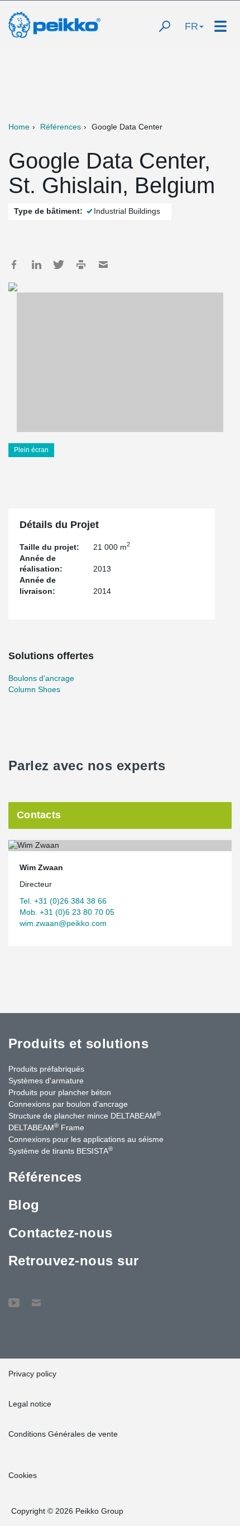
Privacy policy (32, 1373)
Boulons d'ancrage (41, 678)
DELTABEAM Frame (46, 1127)
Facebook (14, 264)
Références (60, 126)
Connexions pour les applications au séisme (86, 1139)
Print (81, 264)
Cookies (22, 1475)
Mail (103, 264)
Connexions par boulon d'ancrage (68, 1104)
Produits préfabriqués (46, 1068)
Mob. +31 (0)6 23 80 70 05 (67, 912)
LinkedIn (36, 264)
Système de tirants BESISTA (60, 1150)
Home (19, 126)
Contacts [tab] (39, 814)
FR (191, 26)
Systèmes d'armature (46, 1080)
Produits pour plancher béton (59, 1092)
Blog (24, 1204)
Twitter (58, 264)
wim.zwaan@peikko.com (63, 923)
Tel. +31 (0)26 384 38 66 (63, 900)
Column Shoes (34, 689)
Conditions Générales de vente (63, 1433)
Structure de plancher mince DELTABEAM (84, 1115)
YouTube (14, 1297)
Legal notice (29, 1403)
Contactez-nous (60, 1232)
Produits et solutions (78, 1043)
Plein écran (31, 450)
